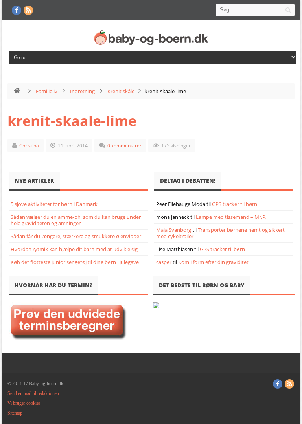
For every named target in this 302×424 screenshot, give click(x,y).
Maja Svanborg (173, 229)
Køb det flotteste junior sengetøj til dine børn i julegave (75, 262)
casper (163, 262)
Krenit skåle (120, 91)
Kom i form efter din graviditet (213, 262)
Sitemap (14, 413)
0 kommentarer (124, 145)
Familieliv (46, 91)
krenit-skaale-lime (71, 120)
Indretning (82, 91)
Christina (29, 145)
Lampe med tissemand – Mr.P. (231, 216)
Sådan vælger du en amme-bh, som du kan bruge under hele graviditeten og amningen (76, 220)
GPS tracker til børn (234, 203)
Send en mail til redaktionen (33, 393)
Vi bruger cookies (24, 403)
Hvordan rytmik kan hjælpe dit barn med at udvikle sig (74, 249)
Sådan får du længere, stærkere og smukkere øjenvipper (76, 236)
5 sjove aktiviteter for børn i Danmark (54, 203)
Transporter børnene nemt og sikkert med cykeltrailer (220, 233)
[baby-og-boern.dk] (152, 37)
